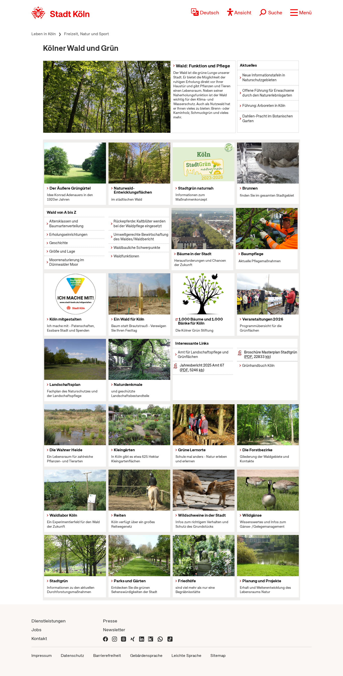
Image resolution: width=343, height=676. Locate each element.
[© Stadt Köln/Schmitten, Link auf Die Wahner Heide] (75, 424)
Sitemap (217, 655)
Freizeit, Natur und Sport (86, 33)
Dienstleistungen (48, 621)
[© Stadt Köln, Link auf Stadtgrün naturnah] (204, 163)
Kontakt (39, 638)
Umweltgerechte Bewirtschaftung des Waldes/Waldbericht (140, 237)
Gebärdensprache (146, 655)
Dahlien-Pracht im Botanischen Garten (267, 118)
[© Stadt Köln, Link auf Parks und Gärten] (139, 555)
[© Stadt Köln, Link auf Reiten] (139, 490)
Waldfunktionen (126, 256)
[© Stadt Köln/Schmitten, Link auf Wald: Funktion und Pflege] (106, 96)
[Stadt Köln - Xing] (132, 638)
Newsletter (114, 630)
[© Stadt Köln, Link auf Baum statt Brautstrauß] (139, 293)
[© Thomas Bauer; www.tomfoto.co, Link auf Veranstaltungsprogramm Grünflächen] (268, 293)
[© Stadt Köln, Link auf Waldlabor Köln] (75, 490)
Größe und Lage (62, 251)
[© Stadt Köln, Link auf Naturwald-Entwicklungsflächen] (139, 163)
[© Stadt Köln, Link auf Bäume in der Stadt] (202, 228)
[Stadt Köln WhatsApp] (160, 638)
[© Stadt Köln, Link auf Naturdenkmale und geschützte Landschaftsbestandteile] (139, 359)
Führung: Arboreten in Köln (263, 105)
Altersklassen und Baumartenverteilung (66, 223)
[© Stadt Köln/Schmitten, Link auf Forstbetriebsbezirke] (268, 424)
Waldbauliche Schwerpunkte (136, 247)
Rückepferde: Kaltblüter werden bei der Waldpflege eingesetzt (139, 223)
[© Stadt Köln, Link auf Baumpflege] (267, 228)
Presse (110, 621)
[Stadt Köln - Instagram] (114, 638)
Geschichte (58, 243)
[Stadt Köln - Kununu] (150, 638)
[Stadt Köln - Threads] (123, 638)
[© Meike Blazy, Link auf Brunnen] (268, 163)
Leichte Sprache (186, 655)
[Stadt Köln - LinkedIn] (141, 638)
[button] (301, 12)
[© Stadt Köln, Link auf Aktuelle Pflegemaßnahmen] (75, 555)
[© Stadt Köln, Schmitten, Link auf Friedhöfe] (204, 555)
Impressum (41, 655)
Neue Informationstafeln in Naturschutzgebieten (263, 77)
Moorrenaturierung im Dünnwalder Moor (66, 262)
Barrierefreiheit (107, 655)
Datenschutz (72, 655)
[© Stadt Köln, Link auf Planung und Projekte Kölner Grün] (268, 555)
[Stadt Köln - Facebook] (105, 638)
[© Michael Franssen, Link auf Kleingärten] (139, 424)
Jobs (36, 630)
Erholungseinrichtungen (68, 234)
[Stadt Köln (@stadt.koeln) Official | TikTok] (170, 638)
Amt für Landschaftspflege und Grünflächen (203, 354)
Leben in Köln (43, 33)
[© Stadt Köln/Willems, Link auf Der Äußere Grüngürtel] (75, 163)
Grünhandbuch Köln (258, 365)
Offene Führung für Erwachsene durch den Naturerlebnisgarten (268, 93)
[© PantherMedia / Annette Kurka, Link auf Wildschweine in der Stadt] (204, 490)
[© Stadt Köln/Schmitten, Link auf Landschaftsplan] (75, 359)
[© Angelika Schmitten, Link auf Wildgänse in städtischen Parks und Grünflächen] (268, 490)
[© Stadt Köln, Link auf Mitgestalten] (75, 293)
